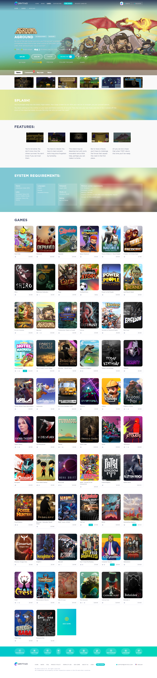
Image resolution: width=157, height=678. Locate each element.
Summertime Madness (130, 522)
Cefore (104, 406)
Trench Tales (83, 444)
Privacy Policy (56, 664)
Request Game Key (81, 3)
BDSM (103, 522)
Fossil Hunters (18, 522)
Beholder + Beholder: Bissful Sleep (44, 522)
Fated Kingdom (106, 482)
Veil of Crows (62, 600)
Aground (38, 330)
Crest (16, 600)
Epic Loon (126, 330)
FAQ (47, 664)
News (43, 3)
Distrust (82, 330)
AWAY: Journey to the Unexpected (86, 483)
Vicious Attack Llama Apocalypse (24, 406)
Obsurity (126, 368)
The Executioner (40, 444)
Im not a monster (19, 330)
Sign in (127, 3)
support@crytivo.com (125, 664)
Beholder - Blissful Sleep (65, 368)
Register (138, 3)
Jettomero (127, 444)
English (140, 664)
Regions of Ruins (128, 406)
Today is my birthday (107, 368)
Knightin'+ (39, 561)
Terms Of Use (67, 664)
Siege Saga (18, 638)
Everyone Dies (40, 638)
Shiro (16, 292)
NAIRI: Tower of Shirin (64, 522)
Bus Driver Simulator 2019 (65, 406)
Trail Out (82, 522)
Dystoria (82, 406)
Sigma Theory (18, 444)
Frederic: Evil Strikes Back (131, 254)
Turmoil (60, 444)
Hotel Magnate (19, 368)
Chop (59, 292)
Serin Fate (17, 254)
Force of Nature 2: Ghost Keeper (111, 254)
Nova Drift (61, 482)
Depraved (39, 254)
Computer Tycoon (107, 561)
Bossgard (17, 482)
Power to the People (108, 292)
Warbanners (127, 561)
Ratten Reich (127, 482)
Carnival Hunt (105, 600)
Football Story (84, 292)
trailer (49, 56)
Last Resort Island (129, 292)
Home (37, 3)
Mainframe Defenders (42, 292)
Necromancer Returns (42, 600)
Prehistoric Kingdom (85, 368)
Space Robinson (84, 254)
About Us (85, 664)
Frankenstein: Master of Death (66, 330)
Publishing (68, 3)
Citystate (60, 254)
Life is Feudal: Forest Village (44, 368)
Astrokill (60, 561)
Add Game (77, 664)
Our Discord (57, 3)
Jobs (92, 664)
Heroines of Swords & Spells (110, 330)
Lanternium (39, 406)
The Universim (84, 600)
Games (49, 3)
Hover (103, 444)
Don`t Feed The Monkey (87, 561)
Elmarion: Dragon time (21, 561)
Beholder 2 (127, 600)
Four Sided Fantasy (41, 482)
